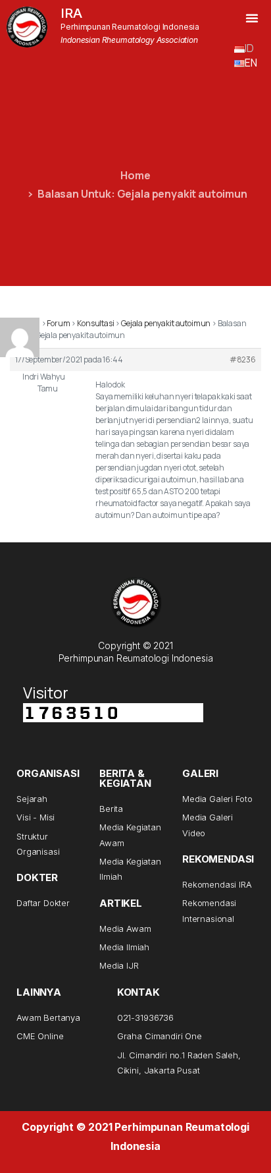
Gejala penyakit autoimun (165, 323)
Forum (58, 323)
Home (135, 175)
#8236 (243, 359)
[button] (252, 18)
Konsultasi (95, 323)
